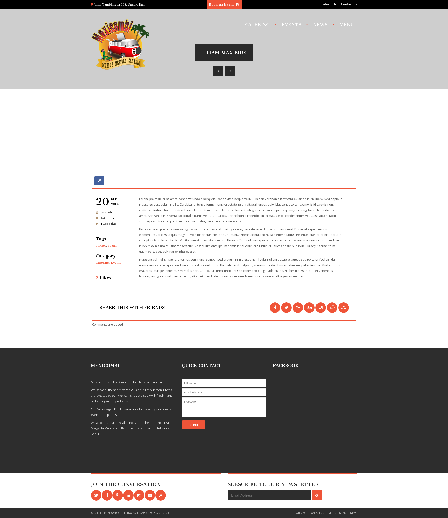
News (320, 24)
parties (101, 245)
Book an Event (222, 4)
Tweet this (108, 223)
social (112, 245)
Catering (257, 24)
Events (291, 24)
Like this (107, 218)
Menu (347, 24)
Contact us (349, 4)
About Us (329, 4)
